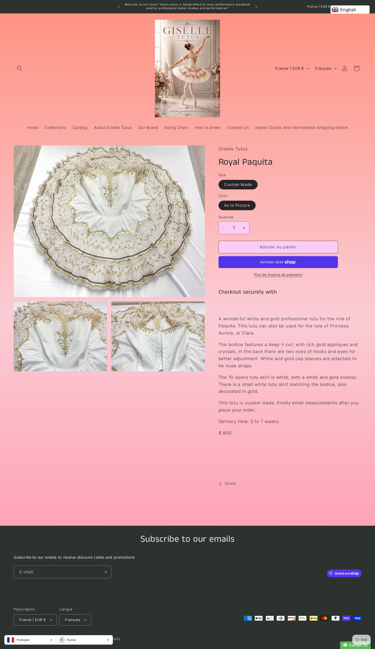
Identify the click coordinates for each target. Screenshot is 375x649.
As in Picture (237, 205)
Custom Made (238, 184)
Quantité (226, 217)
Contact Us (357, 645)
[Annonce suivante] (256, 7)
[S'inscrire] (105, 572)
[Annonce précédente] (118, 7)
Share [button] (230, 483)
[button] (20, 68)
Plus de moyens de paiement (278, 275)
